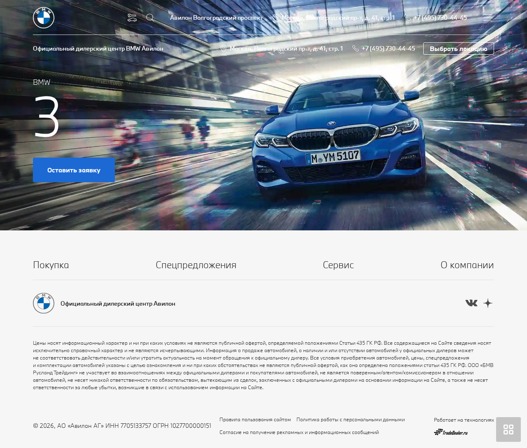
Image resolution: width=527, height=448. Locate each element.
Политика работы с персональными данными (350, 419)
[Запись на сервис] (132, 18)
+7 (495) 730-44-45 (388, 48)
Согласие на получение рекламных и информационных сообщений (299, 432)
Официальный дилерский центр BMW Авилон (98, 48)
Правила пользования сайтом (255, 419)
